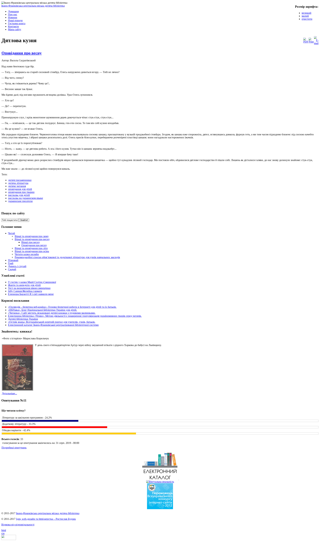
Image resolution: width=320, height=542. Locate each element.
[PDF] (305, 41)
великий (306, 13)
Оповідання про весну (22, 53)
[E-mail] (316, 43)
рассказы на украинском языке (25, 198)
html (3, 530)
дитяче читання (17, 186)
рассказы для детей (19, 195)
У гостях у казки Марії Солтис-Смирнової (32, 282)
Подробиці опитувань (14, 447)
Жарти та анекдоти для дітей (24, 285)
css (2, 533)
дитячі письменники (20, 180)
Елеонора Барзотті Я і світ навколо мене (31, 294)
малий (305, 15)
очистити (307, 19)
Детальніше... (9, 393)
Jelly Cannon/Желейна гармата (25, 291)
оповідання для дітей (20, 189)
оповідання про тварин (21, 192)
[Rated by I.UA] (8, 539)
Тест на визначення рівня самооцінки (29, 288)
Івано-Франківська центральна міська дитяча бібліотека (33, 5)
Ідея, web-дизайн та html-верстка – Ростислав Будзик (46, 519)
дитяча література (18, 183)
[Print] (311, 41)
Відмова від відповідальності (17, 524)
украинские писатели (20, 201)
